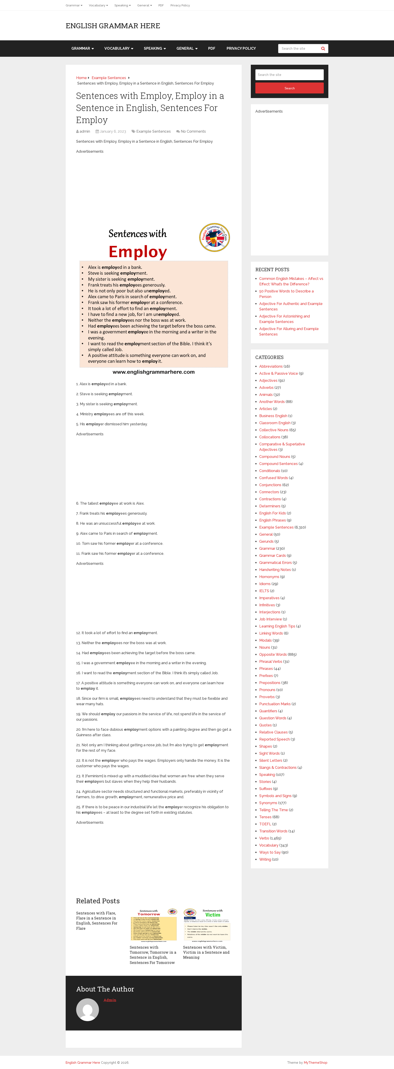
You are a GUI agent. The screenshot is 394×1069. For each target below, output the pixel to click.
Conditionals (269, 471)
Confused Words (273, 478)
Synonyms (268, 803)
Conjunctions (270, 485)
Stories (265, 782)
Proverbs (267, 697)
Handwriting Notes (275, 570)
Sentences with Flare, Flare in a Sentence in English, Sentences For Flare (96, 921)
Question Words (272, 718)
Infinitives (267, 605)
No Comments (193, 131)
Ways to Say (270, 852)
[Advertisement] (153, 186)
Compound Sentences (278, 464)
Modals (265, 640)
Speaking (121, 5)
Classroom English (274, 423)
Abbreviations (271, 366)
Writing (265, 859)
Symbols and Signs (275, 796)
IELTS (264, 591)
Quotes (265, 725)
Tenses (265, 817)
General (143, 5)
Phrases (266, 668)
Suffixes (265, 789)
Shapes (265, 746)
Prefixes (266, 676)
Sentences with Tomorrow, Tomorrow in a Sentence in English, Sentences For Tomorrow (153, 955)
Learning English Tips (277, 626)
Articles (265, 409)
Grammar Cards (272, 555)
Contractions (270, 499)
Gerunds (266, 541)
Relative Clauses (273, 732)
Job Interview (270, 619)
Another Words (272, 402)
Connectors (269, 492)
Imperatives (269, 598)
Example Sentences (153, 131)
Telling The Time (273, 810)
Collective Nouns (273, 430)
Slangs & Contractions (278, 767)
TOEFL (265, 824)
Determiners (269, 506)
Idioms (265, 584)
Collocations (269, 437)
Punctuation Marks (275, 704)
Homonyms (269, 577)
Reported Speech (274, 739)
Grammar (73, 5)
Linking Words (271, 633)
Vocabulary (97, 5)
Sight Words (269, 753)
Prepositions (269, 683)
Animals (266, 394)
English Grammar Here (113, 25)
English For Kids (272, 513)
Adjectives (268, 380)
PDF (161, 5)
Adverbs (266, 387)
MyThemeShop (315, 1062)
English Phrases (272, 520)
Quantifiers (268, 711)
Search (323, 48)
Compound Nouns (274, 456)
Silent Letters (270, 760)
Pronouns (267, 690)
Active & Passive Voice (278, 373)
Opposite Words (273, 654)
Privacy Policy (180, 5)
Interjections (269, 612)
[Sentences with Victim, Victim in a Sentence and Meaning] (207, 925)
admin (85, 131)
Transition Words (273, 831)
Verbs (264, 838)
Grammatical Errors (275, 562)
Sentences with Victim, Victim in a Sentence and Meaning (206, 952)
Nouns (264, 647)
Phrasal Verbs (270, 661)
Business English (273, 416)
